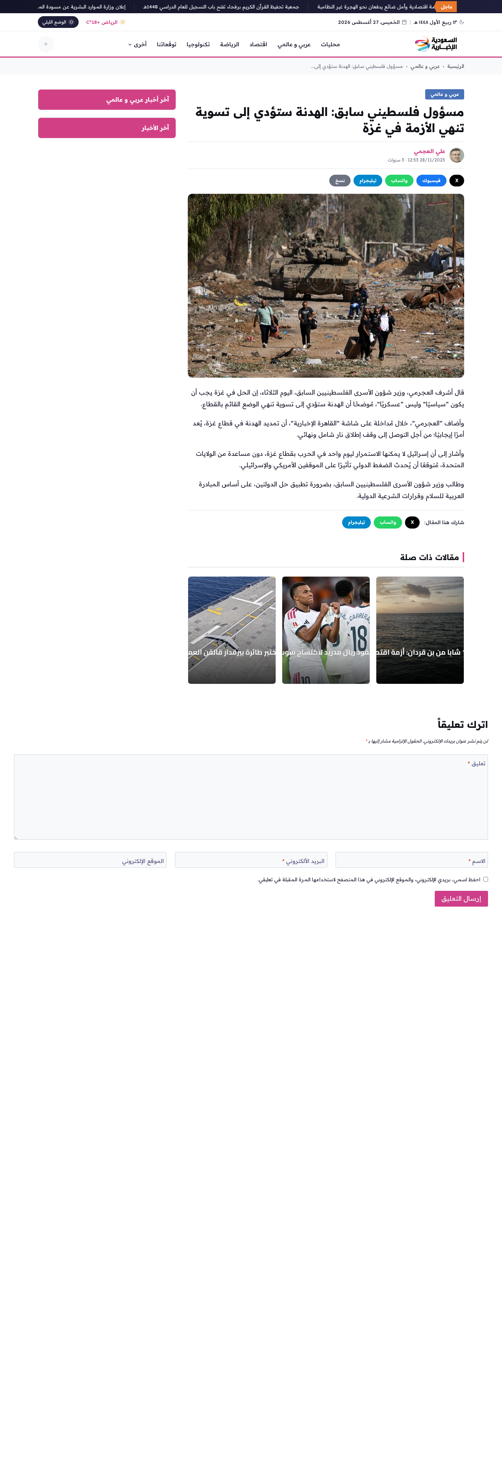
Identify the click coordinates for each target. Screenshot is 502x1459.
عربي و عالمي (294, 44)
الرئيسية (455, 66)
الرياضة (229, 44)
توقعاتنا (166, 44)
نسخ (340, 180)
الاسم (477, 860)
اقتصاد (258, 44)
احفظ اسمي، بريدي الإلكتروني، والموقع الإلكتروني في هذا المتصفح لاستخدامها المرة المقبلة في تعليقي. (369, 879)
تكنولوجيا (198, 44)
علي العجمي (429, 151)
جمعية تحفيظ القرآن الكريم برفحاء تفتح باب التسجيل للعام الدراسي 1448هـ (233, 7)
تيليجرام (367, 180)
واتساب (399, 180)
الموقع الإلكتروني (143, 860)
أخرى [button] (140, 44)
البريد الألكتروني (303, 860)
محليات (330, 44)
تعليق (476, 763)
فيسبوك (431, 180)
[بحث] (46, 44)
